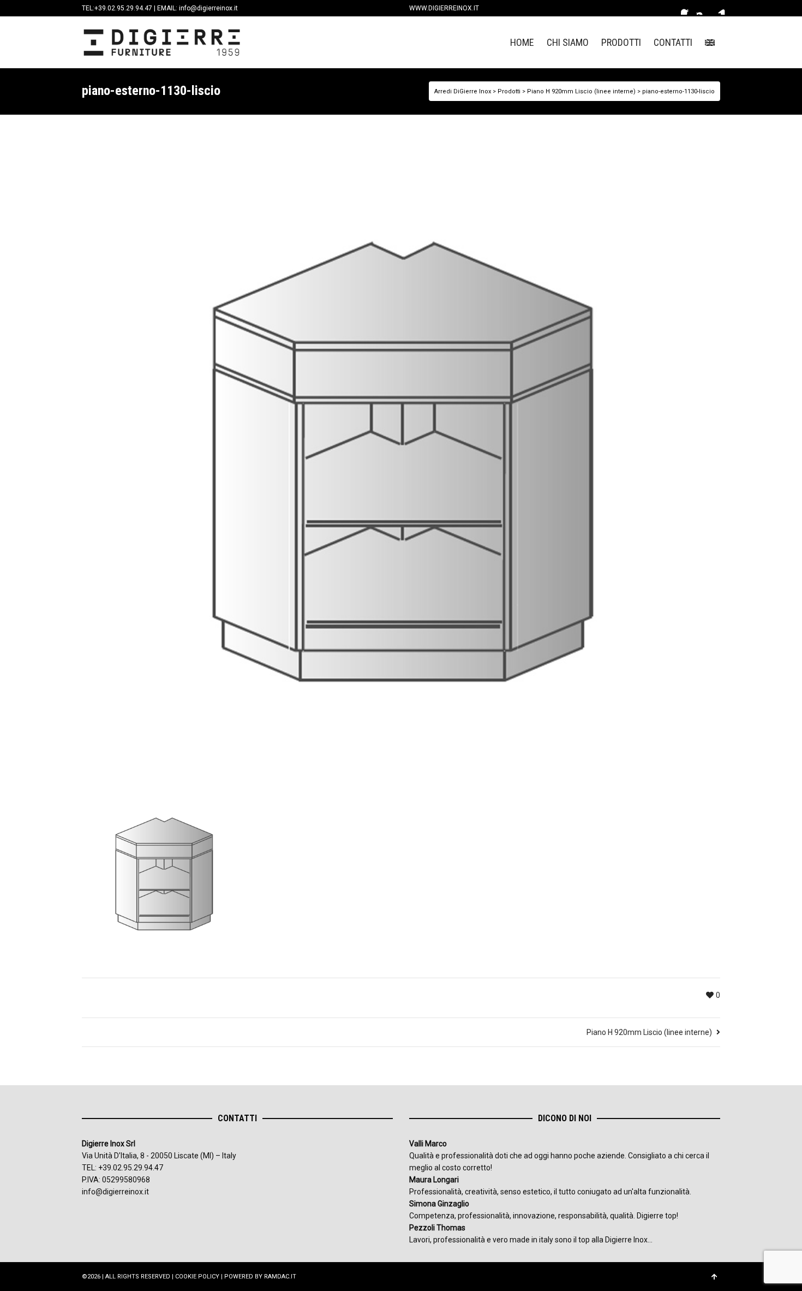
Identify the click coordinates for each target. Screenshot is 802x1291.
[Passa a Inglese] (709, 42)
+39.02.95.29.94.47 (123, 8)
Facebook (687, 8)
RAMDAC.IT (280, 1276)
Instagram (703, 8)
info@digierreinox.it (208, 8)
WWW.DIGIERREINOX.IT (444, 8)
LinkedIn (719, 8)
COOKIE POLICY (197, 1276)
